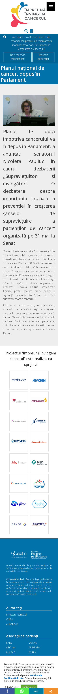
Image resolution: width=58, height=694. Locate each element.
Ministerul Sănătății (16, 614)
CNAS (9, 619)
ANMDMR (12, 624)
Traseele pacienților (43, 57)
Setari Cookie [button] (11, 687)
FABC (9, 642)
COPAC (33, 642)
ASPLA (32, 652)
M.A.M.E (10, 652)
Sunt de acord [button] (29, 686)
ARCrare (10, 647)
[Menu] (51, 6)
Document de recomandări (17, 57)
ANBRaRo (34, 647)
